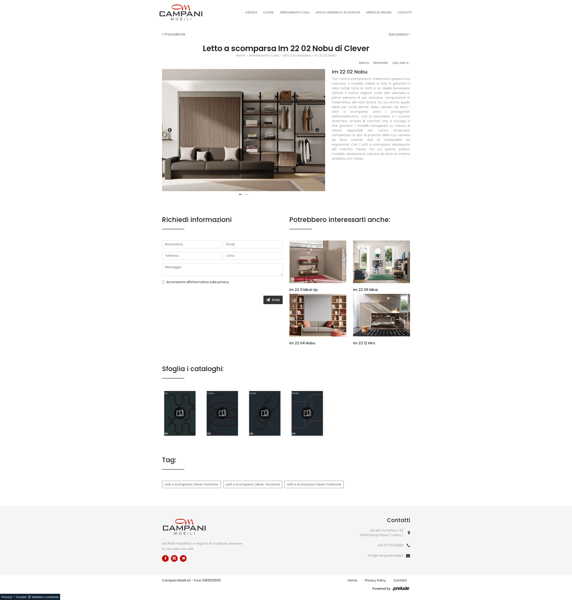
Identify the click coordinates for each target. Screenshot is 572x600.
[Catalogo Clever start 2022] (180, 413)
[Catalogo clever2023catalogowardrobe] (307, 413)
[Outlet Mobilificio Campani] (183, 558)
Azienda (251, 12)
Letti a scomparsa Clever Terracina (253, 484)
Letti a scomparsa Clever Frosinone (314, 484)
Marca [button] (364, 63)
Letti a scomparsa (296, 55)
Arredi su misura (379, 12)
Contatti (404, 12)
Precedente (174, 34)
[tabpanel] (243, 130)
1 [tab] (240, 194)
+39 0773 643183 (390, 545)
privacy (223, 282)
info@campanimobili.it (385, 555)
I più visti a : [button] (401, 63)
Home (240, 55)
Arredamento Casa (295, 12)
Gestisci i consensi (45, 597)
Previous (170, 130)
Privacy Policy (375, 580)
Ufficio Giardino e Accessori (337, 12)
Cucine (268, 12)
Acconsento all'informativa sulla (197, 282)
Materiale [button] (380, 63)
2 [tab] (247, 194)
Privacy (7, 597)
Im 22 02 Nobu (325, 55)
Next (317, 130)
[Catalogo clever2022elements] (265, 413)
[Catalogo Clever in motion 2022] (222, 413)
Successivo (399, 34)
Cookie (21, 597)
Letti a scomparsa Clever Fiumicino (191, 484)
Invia (276, 299)
